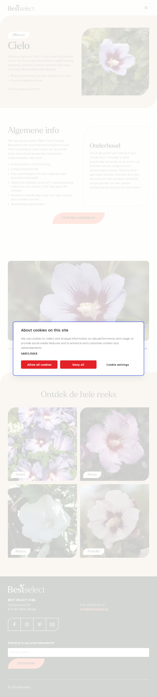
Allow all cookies (39, 364)
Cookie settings (117, 364)
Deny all (78, 364)
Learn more (29, 353)
